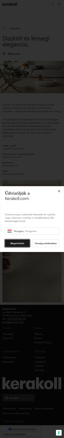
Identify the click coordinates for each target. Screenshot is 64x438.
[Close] (59, 191)
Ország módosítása (46, 243)
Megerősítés (17, 243)
